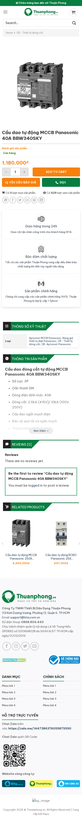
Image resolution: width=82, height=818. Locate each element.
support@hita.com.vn (25, 617)
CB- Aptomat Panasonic (56, 344)
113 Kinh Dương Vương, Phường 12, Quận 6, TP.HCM (36, 613)
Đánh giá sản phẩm (14, 148)
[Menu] (5, 12)
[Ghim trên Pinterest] (34, 200)
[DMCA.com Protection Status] (14, 660)
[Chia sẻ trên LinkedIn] (41, 200)
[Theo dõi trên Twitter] (25, 646)
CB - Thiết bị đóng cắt (30, 32)
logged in (35, 485)
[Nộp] (74, 23)
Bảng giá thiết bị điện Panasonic (51, 340)
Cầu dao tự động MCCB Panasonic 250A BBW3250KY (21, 556)
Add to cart (56, 172)
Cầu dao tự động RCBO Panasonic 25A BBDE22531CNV (61, 556)
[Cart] (74, 12)
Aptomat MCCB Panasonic (45, 338)
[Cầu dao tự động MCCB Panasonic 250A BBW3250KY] (21, 533)
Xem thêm (39, 430)
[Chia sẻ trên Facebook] (13, 200)
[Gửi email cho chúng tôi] (34, 646)
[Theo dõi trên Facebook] (6, 646)
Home (9, 32)
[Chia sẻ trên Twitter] (20, 200)
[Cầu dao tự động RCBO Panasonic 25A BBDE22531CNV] (61, 533)
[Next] (79, 544)
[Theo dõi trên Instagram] (16, 646)
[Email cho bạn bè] (27, 200)
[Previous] (3, 544)
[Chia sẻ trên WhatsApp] (5, 200)
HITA (69, 232)
